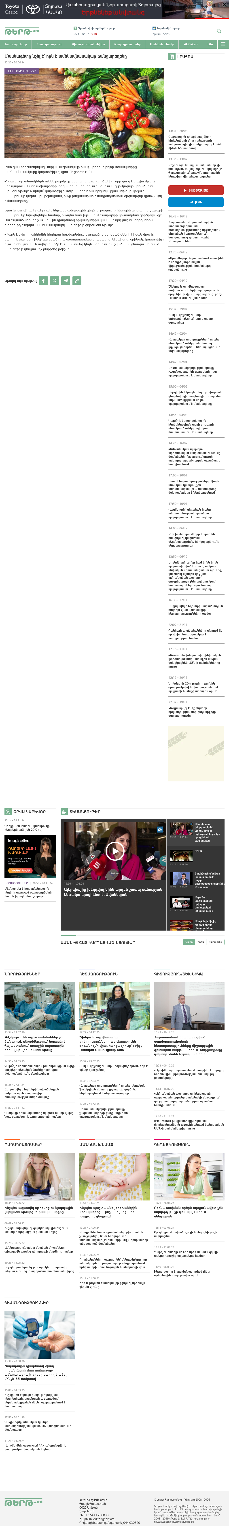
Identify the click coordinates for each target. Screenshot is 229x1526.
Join (198, 202)
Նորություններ (22, 71)
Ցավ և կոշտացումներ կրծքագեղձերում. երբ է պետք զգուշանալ (190, 318)
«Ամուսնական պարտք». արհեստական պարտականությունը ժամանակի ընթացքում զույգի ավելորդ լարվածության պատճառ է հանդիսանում (194, 456)
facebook (43, 280)
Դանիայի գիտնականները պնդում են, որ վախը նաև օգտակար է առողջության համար (195, 634)
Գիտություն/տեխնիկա (178, 974)
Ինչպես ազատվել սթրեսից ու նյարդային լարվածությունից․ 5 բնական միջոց (38, 1210)
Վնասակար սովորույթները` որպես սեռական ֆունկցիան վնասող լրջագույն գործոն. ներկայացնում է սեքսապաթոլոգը (194, 345)
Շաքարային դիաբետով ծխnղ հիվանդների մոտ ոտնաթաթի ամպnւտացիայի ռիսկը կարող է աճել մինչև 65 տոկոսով (195, 142)
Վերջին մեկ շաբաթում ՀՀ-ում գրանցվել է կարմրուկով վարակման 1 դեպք (35, 1447)
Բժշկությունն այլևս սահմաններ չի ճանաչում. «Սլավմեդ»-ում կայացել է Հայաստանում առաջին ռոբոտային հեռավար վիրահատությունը (195, 170)
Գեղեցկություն (172, 1144)
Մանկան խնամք (96, 1144)
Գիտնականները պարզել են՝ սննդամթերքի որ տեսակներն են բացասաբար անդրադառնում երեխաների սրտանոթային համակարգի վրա (113, 1263)
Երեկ (200, 942)
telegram (65, 280)
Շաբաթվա (215, 942)
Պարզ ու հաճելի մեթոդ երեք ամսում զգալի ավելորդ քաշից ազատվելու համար (186, 1253)
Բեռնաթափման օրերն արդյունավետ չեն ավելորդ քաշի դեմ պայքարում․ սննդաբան (188, 1212)
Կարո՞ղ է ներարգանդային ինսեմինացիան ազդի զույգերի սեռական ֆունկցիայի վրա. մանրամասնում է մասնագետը (191, 426)
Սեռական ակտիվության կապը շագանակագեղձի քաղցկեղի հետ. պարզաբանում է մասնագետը (193, 371)
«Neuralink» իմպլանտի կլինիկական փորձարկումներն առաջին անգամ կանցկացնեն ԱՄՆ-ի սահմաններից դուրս (194, 660)
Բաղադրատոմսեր (23, 1144)
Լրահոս (185, 56)
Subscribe (198, 190)
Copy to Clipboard (76, 280)
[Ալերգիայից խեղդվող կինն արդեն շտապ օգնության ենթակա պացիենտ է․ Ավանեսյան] (115, 851)
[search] (219, 31)
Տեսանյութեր (85, 811)
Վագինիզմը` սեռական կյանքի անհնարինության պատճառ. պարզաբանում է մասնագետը (190, 513)
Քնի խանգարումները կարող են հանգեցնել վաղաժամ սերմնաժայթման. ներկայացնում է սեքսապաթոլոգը (193, 539)
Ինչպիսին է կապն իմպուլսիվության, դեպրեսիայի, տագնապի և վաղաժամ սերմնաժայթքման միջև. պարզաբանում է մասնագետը (195, 397)
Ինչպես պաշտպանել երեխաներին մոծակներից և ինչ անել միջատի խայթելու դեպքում (108, 1212)
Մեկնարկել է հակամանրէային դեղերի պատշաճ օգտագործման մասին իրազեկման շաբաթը (28, 892)
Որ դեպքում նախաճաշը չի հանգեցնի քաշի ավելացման (185, 1234)
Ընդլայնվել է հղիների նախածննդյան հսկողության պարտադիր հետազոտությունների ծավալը (195, 609)
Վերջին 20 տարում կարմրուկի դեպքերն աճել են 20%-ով (27, 827)
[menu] (223, 44)
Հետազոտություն (98, 974)
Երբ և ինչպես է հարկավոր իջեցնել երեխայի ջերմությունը (112, 1284)
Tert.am (21, 31)
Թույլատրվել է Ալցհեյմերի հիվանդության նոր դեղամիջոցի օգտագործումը (192, 711)
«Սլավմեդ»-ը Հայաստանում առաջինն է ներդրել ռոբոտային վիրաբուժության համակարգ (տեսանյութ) (196, 263)
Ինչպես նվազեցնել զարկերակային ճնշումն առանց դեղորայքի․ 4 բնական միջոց (36, 1230)
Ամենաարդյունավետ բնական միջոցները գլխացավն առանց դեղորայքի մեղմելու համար (38, 1249)
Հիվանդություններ (26, 1303)
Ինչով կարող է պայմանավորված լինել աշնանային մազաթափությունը (182, 1273)
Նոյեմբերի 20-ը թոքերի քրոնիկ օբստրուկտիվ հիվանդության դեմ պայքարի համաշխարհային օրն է (193, 687)
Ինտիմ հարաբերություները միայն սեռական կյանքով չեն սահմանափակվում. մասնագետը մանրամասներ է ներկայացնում (193, 486)
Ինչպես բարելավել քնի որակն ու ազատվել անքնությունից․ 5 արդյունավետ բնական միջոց (39, 1269)
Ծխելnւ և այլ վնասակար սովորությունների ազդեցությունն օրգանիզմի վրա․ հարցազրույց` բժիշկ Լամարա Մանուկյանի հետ (195, 292)
